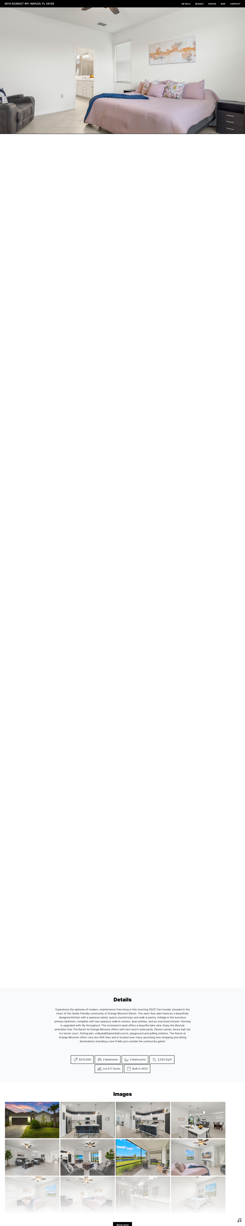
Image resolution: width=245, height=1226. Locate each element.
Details (186, 4)
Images (199, 4)
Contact (235, 4)
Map (223, 4)
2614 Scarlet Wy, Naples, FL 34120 (29, 3)
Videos (212, 4)
